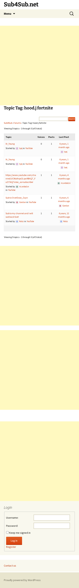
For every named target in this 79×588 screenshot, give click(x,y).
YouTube (29, 148)
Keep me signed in (19, 532)
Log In (14, 540)
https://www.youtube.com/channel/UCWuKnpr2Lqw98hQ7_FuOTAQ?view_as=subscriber (21, 178)
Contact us (10, 565)
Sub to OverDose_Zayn (17, 197)
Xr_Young (10, 143)
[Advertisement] (39, 65)
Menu (7, 13)
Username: (12, 517)
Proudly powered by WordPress (22, 580)
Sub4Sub (8, 122)
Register (11, 547)
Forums (17, 122)
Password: (12, 525)
